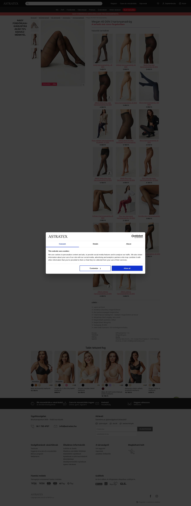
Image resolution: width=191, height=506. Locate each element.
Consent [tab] (62, 244)
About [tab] (128, 244)
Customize (94, 268)
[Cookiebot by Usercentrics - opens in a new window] (133, 236)
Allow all (127, 268)
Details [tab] (95, 244)
